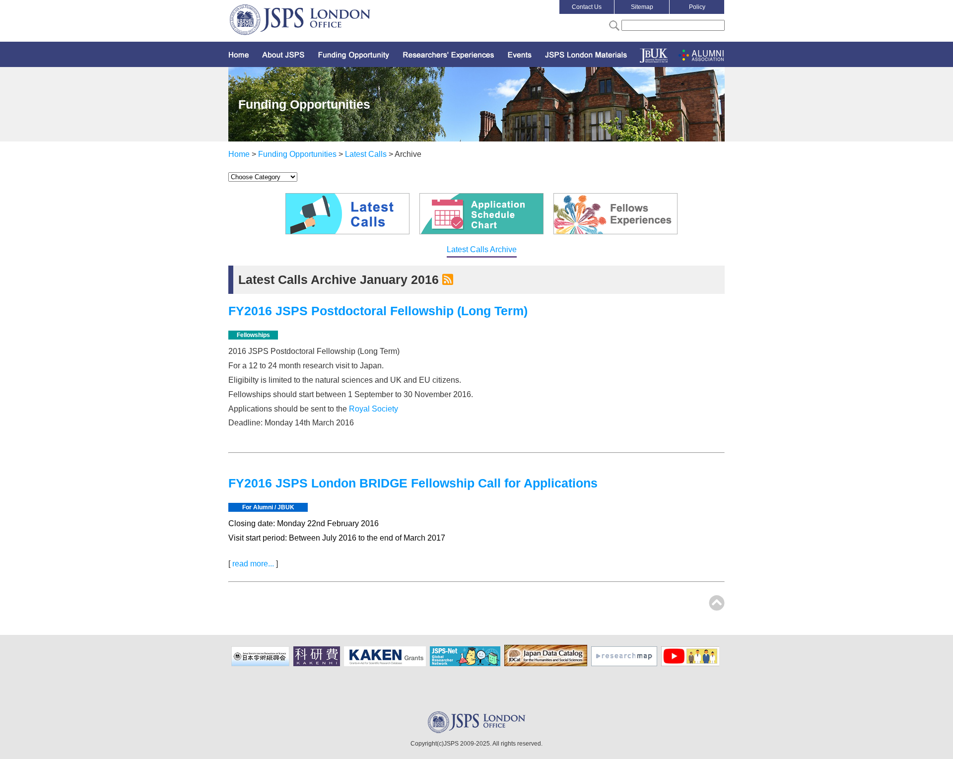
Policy (697, 6)
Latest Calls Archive (482, 249)
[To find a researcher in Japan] (625, 664)
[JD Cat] (547, 664)
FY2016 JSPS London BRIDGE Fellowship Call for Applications (413, 483)
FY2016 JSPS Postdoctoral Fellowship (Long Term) (378, 311)
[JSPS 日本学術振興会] (261, 664)
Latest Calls (366, 154)
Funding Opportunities (297, 154)
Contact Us (587, 6)
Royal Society (373, 409)
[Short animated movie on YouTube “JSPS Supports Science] (691, 664)
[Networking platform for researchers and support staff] (466, 664)
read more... (253, 563)
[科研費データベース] (386, 664)
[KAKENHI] (317, 664)
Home (239, 154)
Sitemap (642, 6)
